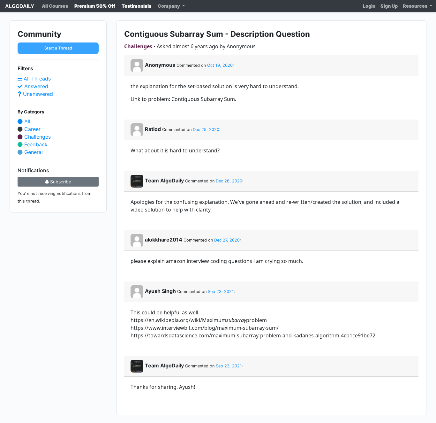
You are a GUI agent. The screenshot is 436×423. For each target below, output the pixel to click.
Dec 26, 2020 (229, 181)
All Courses (55, 6)
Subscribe (60, 181)
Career (32, 129)
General (33, 152)
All (26, 121)
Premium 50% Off (94, 6)
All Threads (36, 78)
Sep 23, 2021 (221, 291)
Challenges (37, 137)
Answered (35, 86)
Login (369, 6)
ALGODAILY (19, 6)
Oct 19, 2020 (220, 65)
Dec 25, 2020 (206, 129)
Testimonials (136, 6)
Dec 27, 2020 (227, 240)
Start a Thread (58, 48)
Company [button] (169, 6)
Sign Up (389, 6)
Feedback (35, 144)
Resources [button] (415, 6)
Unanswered (37, 94)
